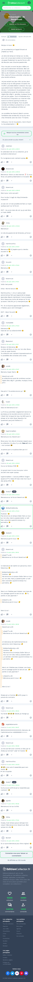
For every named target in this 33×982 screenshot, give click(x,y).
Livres (4, 933)
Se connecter (20, 936)
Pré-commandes (21, 923)
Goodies (5, 941)
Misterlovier (10, 169)
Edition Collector (7, 955)
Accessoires (6, 938)
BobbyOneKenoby (12, 508)
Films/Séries (6, 931)
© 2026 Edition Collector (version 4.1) (14, 978)
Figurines (5, 926)
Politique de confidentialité (7, 963)
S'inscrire (19, 933)
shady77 (8, 491)
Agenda (19, 928)
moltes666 (9, 323)
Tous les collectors (8, 923)
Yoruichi (8, 262)
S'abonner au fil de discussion (17, 24)
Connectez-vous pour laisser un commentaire (16, 854)
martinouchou (11, 243)
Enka (8, 223)
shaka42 (8, 533)
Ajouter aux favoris (16, 29)
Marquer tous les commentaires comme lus (16, 133)
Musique (5, 945)
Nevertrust (13, 36)
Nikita (8, 817)
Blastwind (9, 341)
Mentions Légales (8, 960)
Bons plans (20, 926)
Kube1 (8, 402)
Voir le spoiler (7, 771)
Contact (5, 957)
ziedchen (9, 146)
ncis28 (8, 366)
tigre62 (8, 801)
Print (4, 936)
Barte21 (8, 838)
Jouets (5, 943)
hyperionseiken (11, 431)
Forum (18, 931)
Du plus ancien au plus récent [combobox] (13, 140)
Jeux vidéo (6, 928)
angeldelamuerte (11, 724)
